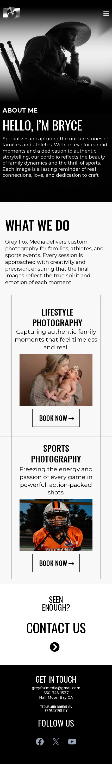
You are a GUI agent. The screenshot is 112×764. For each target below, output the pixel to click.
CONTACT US (56, 627)
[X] (56, 742)
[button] (105, 13)
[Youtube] (72, 742)
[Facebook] (40, 742)
